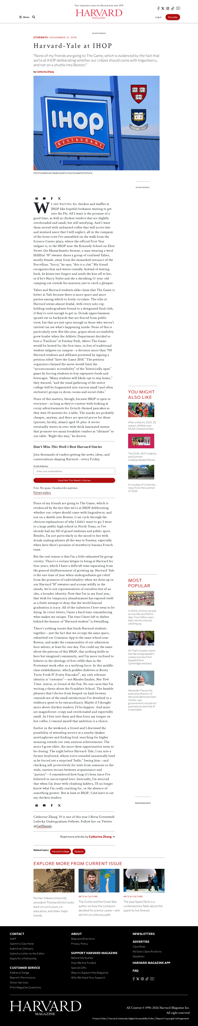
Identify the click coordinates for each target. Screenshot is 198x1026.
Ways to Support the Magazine (89, 972)
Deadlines (139, 956)
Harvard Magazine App (151, 962)
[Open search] (33, 17)
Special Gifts (78, 967)
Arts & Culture (88, 896)
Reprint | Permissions (22, 977)
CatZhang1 (44, 826)
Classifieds (139, 946)
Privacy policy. (42, 493)
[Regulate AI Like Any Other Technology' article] (142, 679)
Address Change (19, 972)
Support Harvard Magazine (94, 953)
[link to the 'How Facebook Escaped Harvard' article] (142, 599)
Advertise (141, 941)
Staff (13, 938)
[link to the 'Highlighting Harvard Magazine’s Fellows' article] (142, 442)
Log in (158, 17)
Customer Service (25, 967)
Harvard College (60, 851)
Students (40, 37)
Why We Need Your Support (88, 977)
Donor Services (19, 982)
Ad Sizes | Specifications (147, 951)
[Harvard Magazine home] (99, 14)
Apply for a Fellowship (23, 958)
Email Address (40, 466)
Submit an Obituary (21, 948)
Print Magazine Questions (25, 987)
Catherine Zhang (45, 71)
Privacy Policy (79, 943)
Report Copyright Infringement (172, 1018)
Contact (17, 933)
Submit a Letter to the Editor (27, 953)
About (76, 933)
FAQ (136, 970)
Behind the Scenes (82, 957)
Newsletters (144, 933)
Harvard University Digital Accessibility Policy (131, 1018)
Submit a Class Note (22, 943)
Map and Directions (83, 938)
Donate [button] (173, 17)
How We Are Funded (83, 962)
